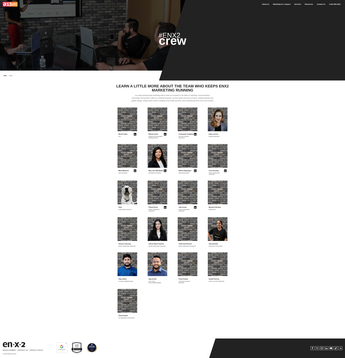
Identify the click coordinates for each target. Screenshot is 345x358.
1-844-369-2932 (335, 4)
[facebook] (312, 348)
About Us (265, 4)
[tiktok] (336, 348)
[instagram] (322, 348)
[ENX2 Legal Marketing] (14, 344)
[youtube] (331, 348)
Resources (309, 4)
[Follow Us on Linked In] (135, 134)
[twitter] (317, 348)
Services (297, 4)
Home (5, 75)
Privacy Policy (36, 350)
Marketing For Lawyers (282, 4)
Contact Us (321, 4)
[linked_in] (326, 348)
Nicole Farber (9, 350)
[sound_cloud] (340, 348)
